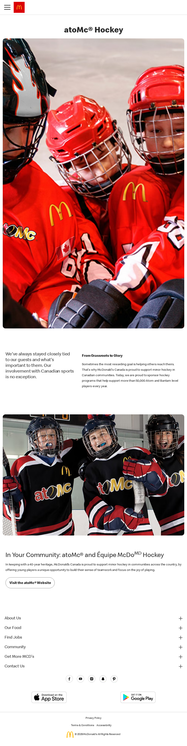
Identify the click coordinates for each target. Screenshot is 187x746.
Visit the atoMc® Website (30, 583)
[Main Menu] (7, 7)
